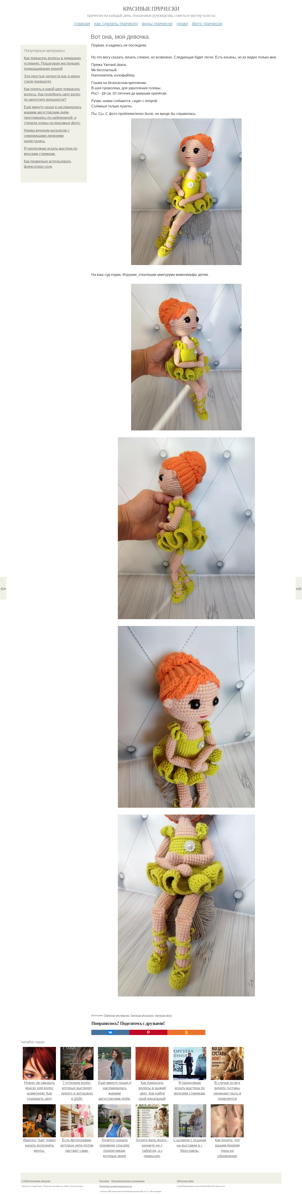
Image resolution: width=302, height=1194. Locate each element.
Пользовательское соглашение (128, 1180)
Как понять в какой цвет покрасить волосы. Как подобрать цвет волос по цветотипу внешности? (52, 94)
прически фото (163, 1015)
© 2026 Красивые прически (36, 1180)
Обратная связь (185, 1180)
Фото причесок (207, 23)
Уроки (182, 23)
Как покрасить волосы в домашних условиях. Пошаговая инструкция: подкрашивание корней (52, 63)
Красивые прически (151, 8)
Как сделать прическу (116, 23)
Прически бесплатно (142, 1015)
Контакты (104, 1180)
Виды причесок (157, 23)
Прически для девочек (116, 1015)
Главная (82, 23)
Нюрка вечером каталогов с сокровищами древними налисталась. (46, 136)
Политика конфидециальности (115, 1186)
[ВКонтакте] (110, 1032)
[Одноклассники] (186, 1032)
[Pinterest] (148, 1032)
